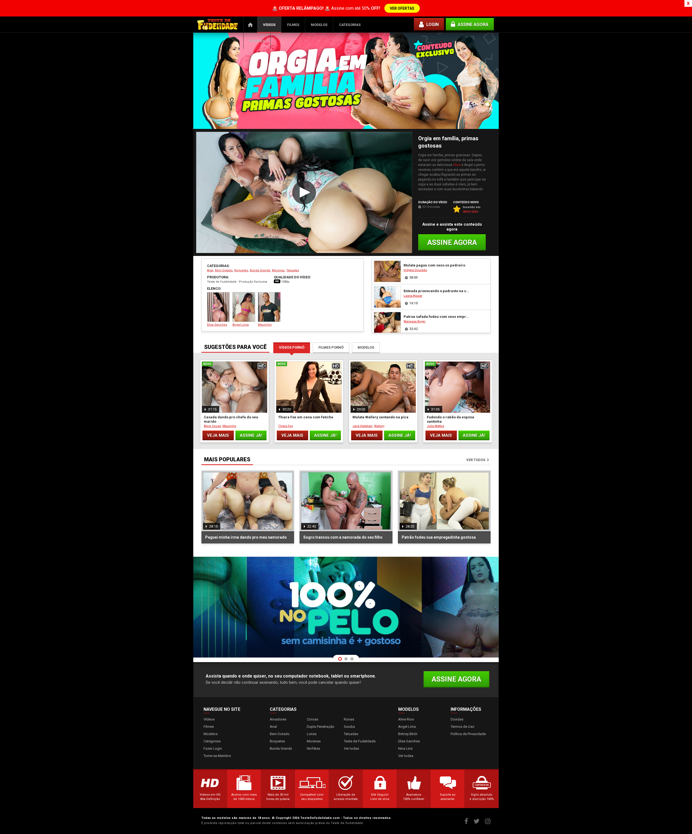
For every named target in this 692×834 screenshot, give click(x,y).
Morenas (278, 270)
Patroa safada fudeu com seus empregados (436, 317)
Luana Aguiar (413, 296)
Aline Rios (406, 719)
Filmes (293, 25)
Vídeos (269, 25)
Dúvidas (257, 41)
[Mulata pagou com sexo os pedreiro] (387, 271)
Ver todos (475, 460)
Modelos (319, 25)
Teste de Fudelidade (359, 741)
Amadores (278, 719)
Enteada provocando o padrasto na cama (436, 291)
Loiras (312, 734)
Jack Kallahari (362, 426)
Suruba (349, 727)
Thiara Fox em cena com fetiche (305, 417)
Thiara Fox (285, 426)
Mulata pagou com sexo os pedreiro (434, 265)
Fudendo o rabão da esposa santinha (450, 419)
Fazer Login (213, 748)
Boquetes (241, 270)
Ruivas (349, 719)
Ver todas (351, 748)
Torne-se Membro (217, 756)
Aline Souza (212, 426)
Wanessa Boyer (414, 321)
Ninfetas (313, 748)
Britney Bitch (407, 734)
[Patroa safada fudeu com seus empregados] (387, 322)
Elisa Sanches (217, 324)
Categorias (350, 25)
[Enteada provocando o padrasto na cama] (387, 297)
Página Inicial (250, 24)
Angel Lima (240, 324)
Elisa (457, 165)
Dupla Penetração (320, 727)
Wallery (379, 426)
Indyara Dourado (415, 270)
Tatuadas (292, 270)
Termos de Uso (462, 727)
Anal (210, 270)
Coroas (312, 719)
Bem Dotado (224, 270)
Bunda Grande (260, 270)
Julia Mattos (435, 426)
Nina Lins (405, 748)
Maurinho (265, 324)
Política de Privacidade (468, 734)
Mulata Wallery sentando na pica (380, 417)
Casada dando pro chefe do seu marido (231, 419)
